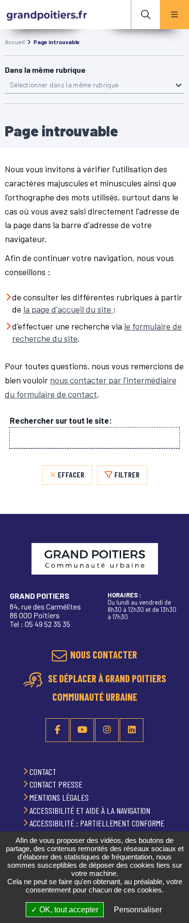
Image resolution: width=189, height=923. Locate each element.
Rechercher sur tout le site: (61, 420)
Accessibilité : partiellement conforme (98, 823)
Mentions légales (60, 797)
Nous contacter (103, 654)
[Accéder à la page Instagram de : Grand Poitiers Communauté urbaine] (107, 730)
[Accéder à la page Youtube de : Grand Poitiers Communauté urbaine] (82, 730)
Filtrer (127, 474)
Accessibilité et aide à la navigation (91, 810)
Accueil (15, 41)
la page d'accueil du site (68, 309)
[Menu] (174, 14)
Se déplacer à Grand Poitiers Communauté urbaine (106, 688)
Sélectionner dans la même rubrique (64, 85)
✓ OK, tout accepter (64, 910)
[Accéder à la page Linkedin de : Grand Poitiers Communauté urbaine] (131, 730)
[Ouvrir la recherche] (145, 14)
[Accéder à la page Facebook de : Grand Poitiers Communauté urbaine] (57, 730)
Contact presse (57, 784)
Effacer (71, 474)
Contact (44, 771)
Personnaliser (138, 910)
